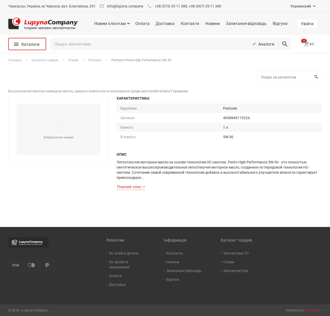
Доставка (165, 23)
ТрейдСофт (313, 310)
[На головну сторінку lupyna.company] (43, 23)
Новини (212, 23)
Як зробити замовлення (119, 264)
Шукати (316, 77)
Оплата (142, 23)
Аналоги (266, 44)
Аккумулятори (235, 270)
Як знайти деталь (124, 253)
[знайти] (285, 44)
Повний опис (129, 186)
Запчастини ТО (236, 253)
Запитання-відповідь (246, 23)
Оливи (228, 261)
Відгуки (280, 23)
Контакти (190, 23)
